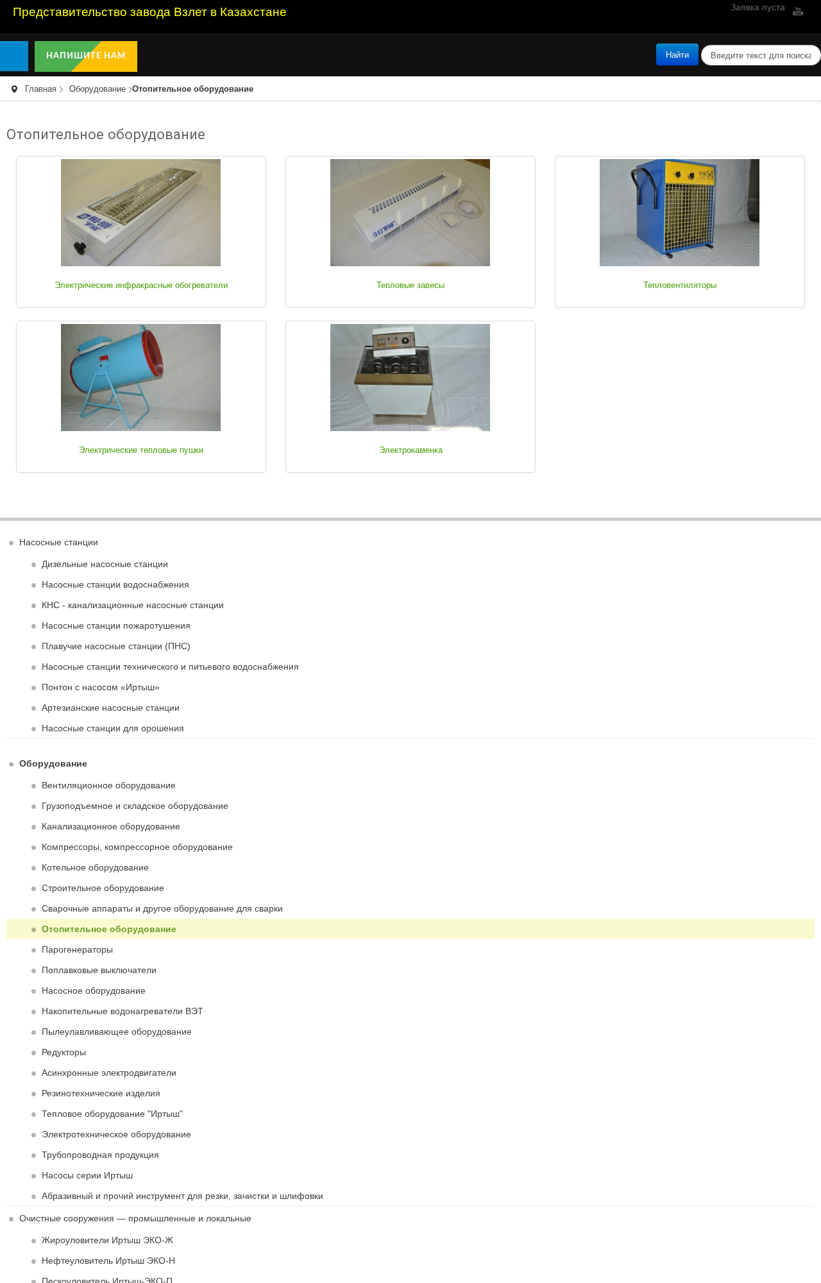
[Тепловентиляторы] (680, 212)
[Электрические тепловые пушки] (141, 376)
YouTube (796, 11)
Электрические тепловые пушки (141, 450)
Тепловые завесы (411, 285)
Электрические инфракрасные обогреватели (141, 285)
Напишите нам (87, 56)
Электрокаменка (410, 450)
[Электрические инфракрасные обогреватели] (141, 212)
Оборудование (97, 89)
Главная (40, 89)
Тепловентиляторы (680, 285)
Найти (677, 54)
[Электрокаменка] (410, 376)
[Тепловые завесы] (410, 212)
